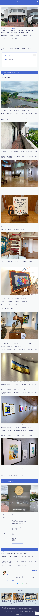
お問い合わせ (22, 611)
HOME (2, 607)
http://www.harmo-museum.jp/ (17, 542)
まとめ (6, 65)
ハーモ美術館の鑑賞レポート (10, 57)
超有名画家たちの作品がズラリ (11, 60)
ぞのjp (11, 611)
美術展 (14, 28)
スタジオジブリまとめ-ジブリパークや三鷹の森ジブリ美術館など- (20, 612)
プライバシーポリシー (16, 611)
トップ (3, 611)
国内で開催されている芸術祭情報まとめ (31, 611)
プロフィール (7, 611)
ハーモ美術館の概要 (9, 63)
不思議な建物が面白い (10, 59)
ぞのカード (19, 2)
